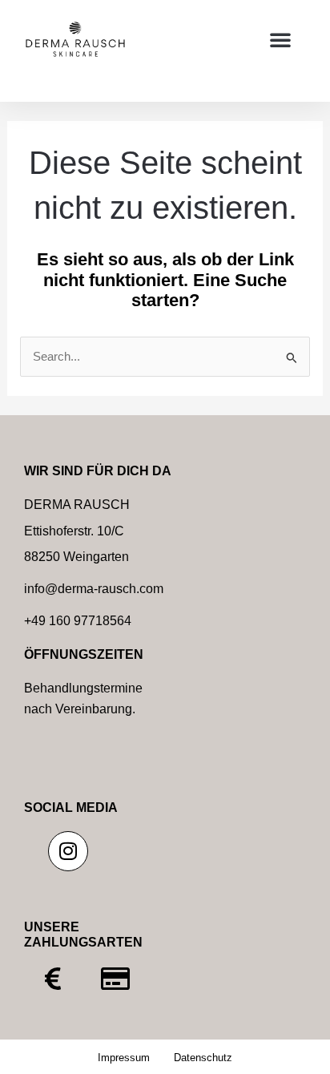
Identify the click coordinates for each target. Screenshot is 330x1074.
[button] (280, 39)
